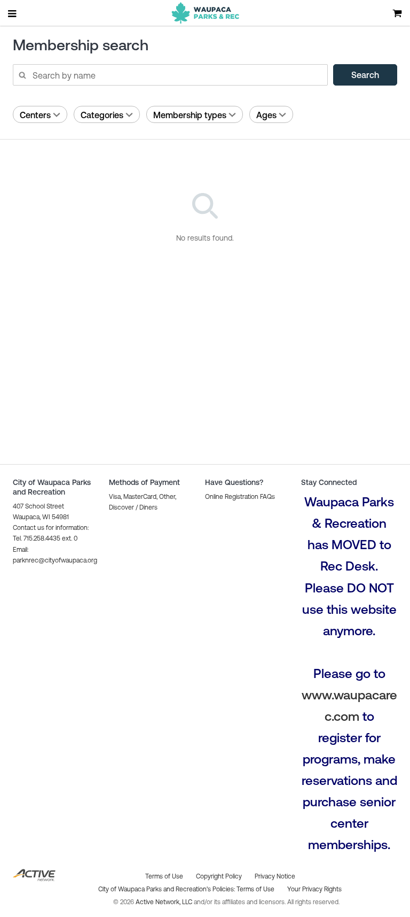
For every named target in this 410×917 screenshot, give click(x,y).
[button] (240, 496)
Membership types (189, 115)
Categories (102, 115)
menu (13, 13)
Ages (266, 115)
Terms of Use (255, 889)
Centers (35, 115)
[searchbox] (169, 75)
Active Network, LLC (165, 902)
